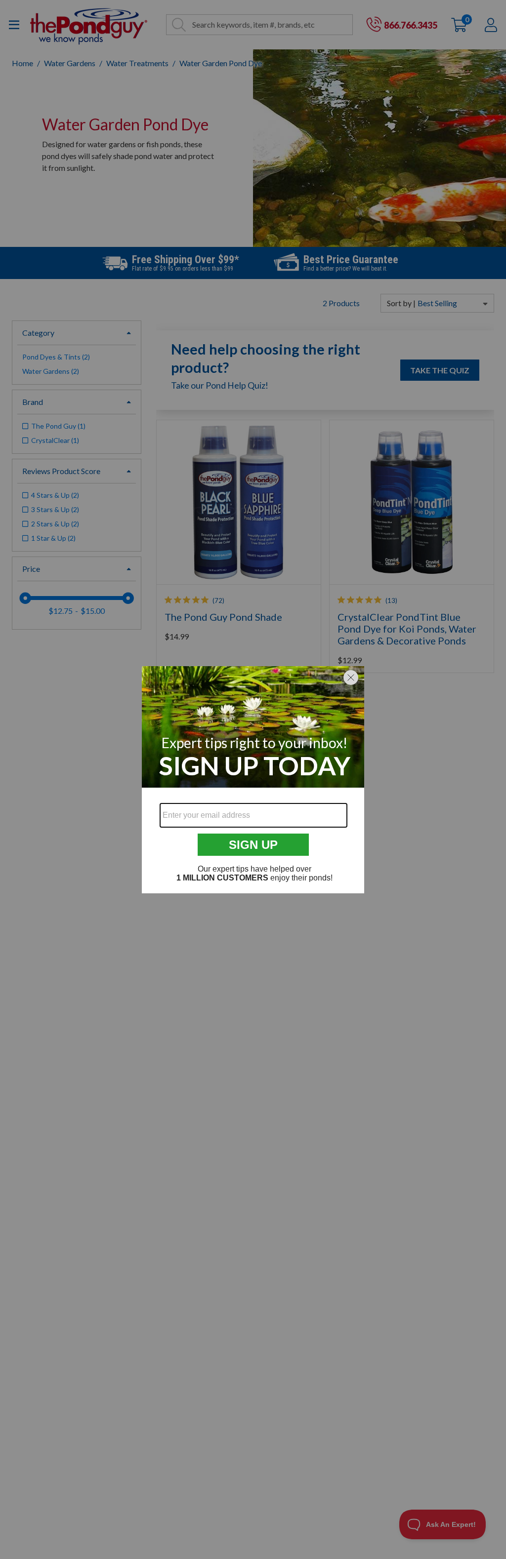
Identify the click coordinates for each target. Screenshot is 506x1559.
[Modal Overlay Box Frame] (253, 779)
